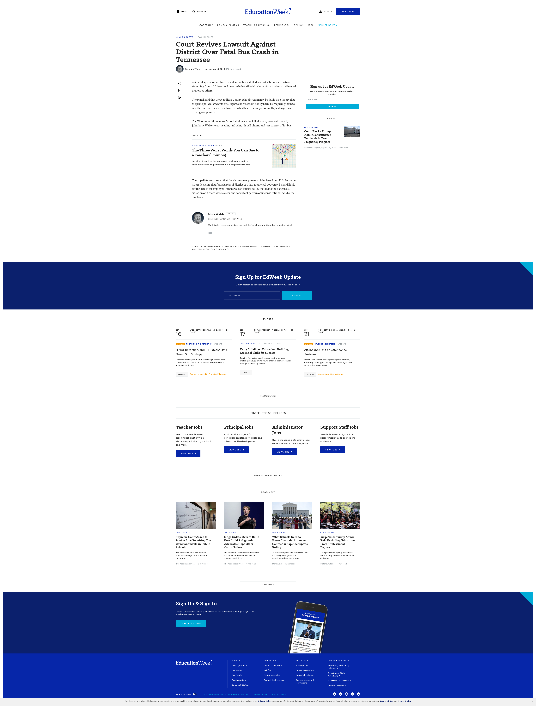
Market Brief (327, 25)
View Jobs (187, 453)
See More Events (268, 396)
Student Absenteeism (326, 344)
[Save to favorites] (179, 90)
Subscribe (348, 11)
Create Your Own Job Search (267, 475)
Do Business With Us (338, 660)
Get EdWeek (302, 660)
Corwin (340, 374)
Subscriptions (302, 665)
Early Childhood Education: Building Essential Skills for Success (264, 351)
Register (181, 374)
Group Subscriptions (305, 675)
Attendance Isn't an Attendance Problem (325, 352)
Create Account (191, 623)
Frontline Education (218, 374)
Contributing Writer (217, 219)
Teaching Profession (203, 145)
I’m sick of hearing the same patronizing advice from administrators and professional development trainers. (221, 163)
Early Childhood (248, 344)
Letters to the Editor (273, 665)
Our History (237, 670)
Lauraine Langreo (312, 148)
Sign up (297, 295)
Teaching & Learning (256, 25)
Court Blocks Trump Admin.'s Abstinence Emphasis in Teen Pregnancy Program (317, 137)
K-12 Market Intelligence (339, 681)
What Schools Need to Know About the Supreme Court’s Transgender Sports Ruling (290, 542)
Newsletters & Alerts (305, 670)
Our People (237, 675)
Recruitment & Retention (199, 344)
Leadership (205, 25)
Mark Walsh (194, 69)
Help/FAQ (268, 670)
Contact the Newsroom (274, 680)
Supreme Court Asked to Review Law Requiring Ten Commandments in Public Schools (193, 542)
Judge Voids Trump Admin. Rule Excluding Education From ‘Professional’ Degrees (337, 542)
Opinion (299, 25)
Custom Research (336, 686)
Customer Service (272, 675)
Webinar (218, 344)
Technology (281, 25)
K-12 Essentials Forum (270, 344)
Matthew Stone (327, 564)
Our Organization (239, 665)
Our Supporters (239, 680)
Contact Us (270, 660)
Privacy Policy (280, 694)
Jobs (311, 25)
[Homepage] (268, 11)
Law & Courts (184, 37)
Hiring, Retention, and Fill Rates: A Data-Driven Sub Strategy (202, 352)
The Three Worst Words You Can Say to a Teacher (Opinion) (225, 152)
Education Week (234, 219)
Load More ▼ (268, 585)
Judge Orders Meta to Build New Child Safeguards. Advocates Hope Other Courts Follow (241, 542)
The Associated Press (185, 564)
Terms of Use (260, 694)
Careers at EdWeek (240, 685)
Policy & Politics (228, 25)
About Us (236, 660)
